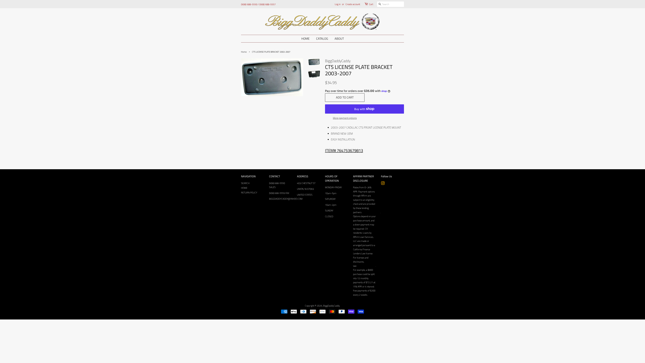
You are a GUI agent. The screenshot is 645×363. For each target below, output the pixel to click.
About (339, 38)
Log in (337, 4)
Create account (353, 4)
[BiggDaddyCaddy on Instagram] (383, 184)
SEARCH (245, 183)
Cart (371, 4)
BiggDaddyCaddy (331, 306)
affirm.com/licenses (365, 266)
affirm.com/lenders (371, 212)
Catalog (322, 38)
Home (305, 38)
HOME (244, 188)
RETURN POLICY (249, 192)
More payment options (345, 118)
